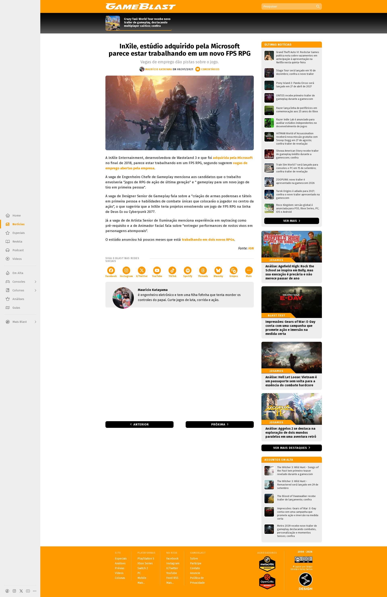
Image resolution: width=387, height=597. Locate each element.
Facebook (111, 276)
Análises (120, 563)
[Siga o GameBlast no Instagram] (14, 591)
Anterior (141, 424)
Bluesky (218, 276)
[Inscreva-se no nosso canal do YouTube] (28, 591)
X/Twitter (142, 276)
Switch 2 (142, 568)
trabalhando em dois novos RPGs (208, 240)
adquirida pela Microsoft (233, 158)
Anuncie (195, 573)
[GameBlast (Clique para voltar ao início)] (140, 6)
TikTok (172, 276)
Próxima (218, 424)
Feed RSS (172, 578)
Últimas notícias (278, 44)
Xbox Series (145, 563)
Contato (195, 568)
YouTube (157, 276)
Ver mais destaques (290, 448)
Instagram (126, 276)
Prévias (119, 568)
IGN (251, 248)
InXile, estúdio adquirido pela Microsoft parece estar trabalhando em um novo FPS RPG (180, 50)
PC (139, 573)
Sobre (194, 558)
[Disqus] (179, 364)
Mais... (141, 582)
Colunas (120, 578)
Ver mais (290, 221)
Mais (249, 276)
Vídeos (119, 573)
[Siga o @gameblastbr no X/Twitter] (21, 591)
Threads (203, 276)
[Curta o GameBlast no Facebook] (7, 591)
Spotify (187, 276)
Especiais (121, 558)
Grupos (233, 276)
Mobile (141, 578)
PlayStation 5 (145, 558)
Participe (195, 563)
